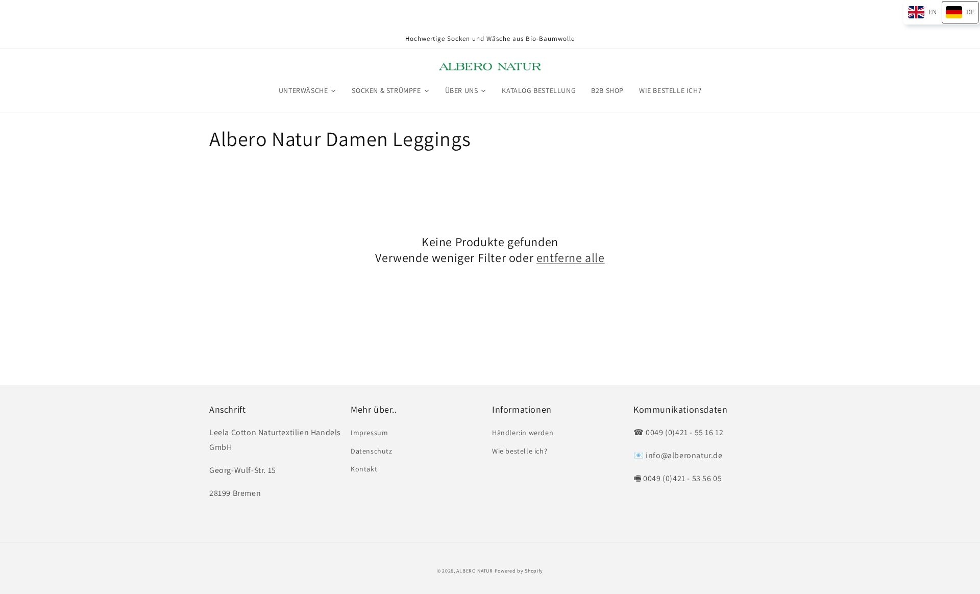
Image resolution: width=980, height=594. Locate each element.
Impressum (369, 432)
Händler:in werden (522, 432)
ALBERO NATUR (474, 570)
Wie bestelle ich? (519, 451)
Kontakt (364, 468)
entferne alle (570, 258)
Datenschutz (372, 451)
